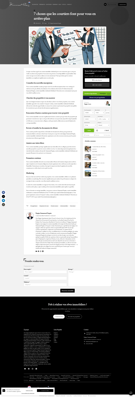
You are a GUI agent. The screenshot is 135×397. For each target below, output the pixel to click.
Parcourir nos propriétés (74, 316)
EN (105, 4)
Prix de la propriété (87, 110)
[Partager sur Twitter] (3, 196)
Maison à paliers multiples (40, 380)
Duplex (78, 380)
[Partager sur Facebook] (3, 192)
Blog (55, 339)
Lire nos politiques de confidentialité (27, 393)
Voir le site (97, 135)
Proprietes (56, 332)
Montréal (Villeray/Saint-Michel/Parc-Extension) (99, 377)
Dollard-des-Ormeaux (94, 375)
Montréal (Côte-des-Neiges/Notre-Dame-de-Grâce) (46, 377)
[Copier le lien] (3, 204)
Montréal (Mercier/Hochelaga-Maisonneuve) (60, 378)
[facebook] (38, 251)
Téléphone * (27, 282)
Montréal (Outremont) (75, 378)
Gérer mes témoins (92, 395)
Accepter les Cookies (45, 390)
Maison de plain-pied (63, 380)
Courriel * (26, 275)
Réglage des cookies (29, 390)
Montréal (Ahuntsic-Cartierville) (35, 378)
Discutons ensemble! (67, 291)
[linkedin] (42, 251)
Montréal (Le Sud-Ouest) (65, 375)
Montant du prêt (87, 116)
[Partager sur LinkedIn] (3, 200)
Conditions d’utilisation (77, 395)
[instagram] (40, 251)
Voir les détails (107, 135)
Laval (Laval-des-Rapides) (104, 375)
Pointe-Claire (32, 377)
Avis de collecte (69, 395)
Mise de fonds (97, 110)
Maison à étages (72, 380)
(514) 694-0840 (113, 4)
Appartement (31, 380)
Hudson (58, 377)
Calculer (89, 130)
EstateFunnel (44, 395)
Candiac (46, 375)
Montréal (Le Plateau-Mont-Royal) (36, 375)
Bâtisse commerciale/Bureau (52, 380)
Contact (55, 342)
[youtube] (36, 251)
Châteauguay (85, 377)
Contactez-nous (122, 4)
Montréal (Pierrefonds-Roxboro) (68, 377)
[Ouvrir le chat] (130, 392)
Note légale (87, 135)
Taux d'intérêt (100, 116)
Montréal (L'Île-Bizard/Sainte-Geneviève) (80, 375)
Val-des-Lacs (78, 377)
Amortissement (87, 122)
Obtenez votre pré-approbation (97, 97)
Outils (55, 340)
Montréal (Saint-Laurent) (54, 375)
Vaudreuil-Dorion (47, 378)
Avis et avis (85, 395)
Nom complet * (27, 269)
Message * (70, 269)
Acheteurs (56, 336)
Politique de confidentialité (60, 395)
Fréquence (99, 122)
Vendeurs (56, 337)
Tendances (56, 334)
